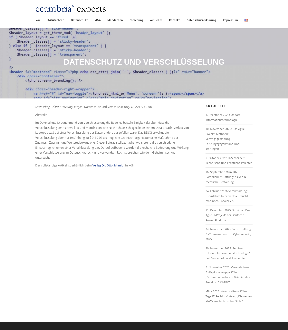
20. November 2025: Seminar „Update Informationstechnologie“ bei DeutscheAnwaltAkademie (228, 253)
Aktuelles (156, 20)
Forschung (136, 20)
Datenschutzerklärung (201, 20)
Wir (38, 20)
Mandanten (115, 20)
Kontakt (174, 20)
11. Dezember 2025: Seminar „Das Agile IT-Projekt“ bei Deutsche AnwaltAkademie (228, 215)
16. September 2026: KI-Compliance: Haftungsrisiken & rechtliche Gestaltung (226, 177)
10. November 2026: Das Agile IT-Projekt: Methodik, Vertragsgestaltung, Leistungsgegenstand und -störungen (227, 139)
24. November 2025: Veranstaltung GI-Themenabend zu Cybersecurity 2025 (228, 234)
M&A (97, 20)
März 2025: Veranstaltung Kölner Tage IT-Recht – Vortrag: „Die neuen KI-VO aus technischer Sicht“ (229, 296)
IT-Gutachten (55, 20)
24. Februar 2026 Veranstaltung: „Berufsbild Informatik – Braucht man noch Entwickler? (227, 196)
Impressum (230, 20)
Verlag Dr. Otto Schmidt (108, 165)
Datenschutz (79, 20)
